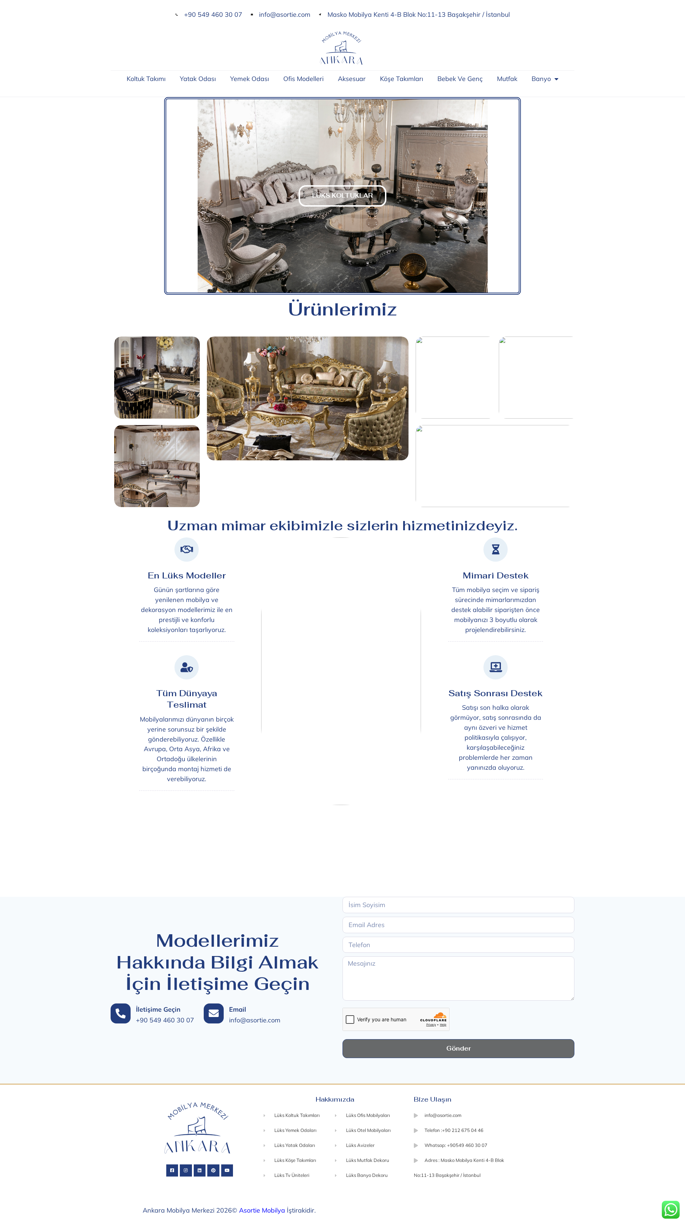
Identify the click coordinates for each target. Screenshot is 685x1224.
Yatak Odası (198, 79)
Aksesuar (352, 79)
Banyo (541, 79)
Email (237, 1009)
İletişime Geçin (158, 1009)
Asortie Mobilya (262, 1210)
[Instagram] (186, 1170)
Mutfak (507, 79)
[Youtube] (227, 1170)
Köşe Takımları (401, 79)
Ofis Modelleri (303, 79)
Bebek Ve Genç (460, 79)
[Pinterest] (213, 1170)
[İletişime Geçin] (121, 1013)
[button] (169, 195)
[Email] (214, 1013)
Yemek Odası (249, 79)
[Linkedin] (200, 1170)
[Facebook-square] (172, 1170)
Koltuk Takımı (146, 79)
